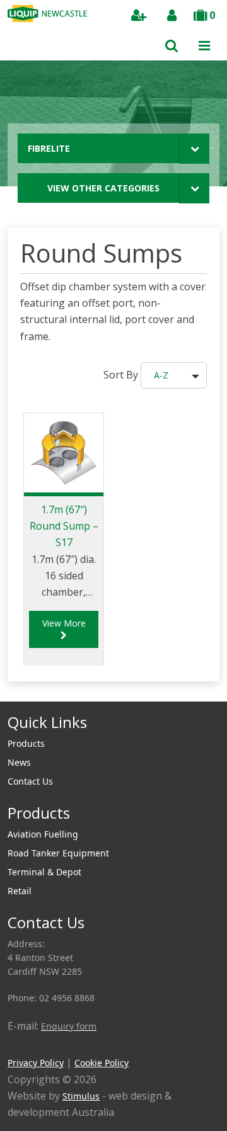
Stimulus (81, 1096)
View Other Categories (103, 188)
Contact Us (30, 781)
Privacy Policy (36, 1063)
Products (26, 743)
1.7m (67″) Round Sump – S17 (64, 526)
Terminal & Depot (44, 872)
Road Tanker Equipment (58, 853)
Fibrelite (49, 148)
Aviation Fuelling (43, 834)
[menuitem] (113, 744)
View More (64, 623)
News (19, 762)
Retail (20, 891)
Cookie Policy (101, 1063)
